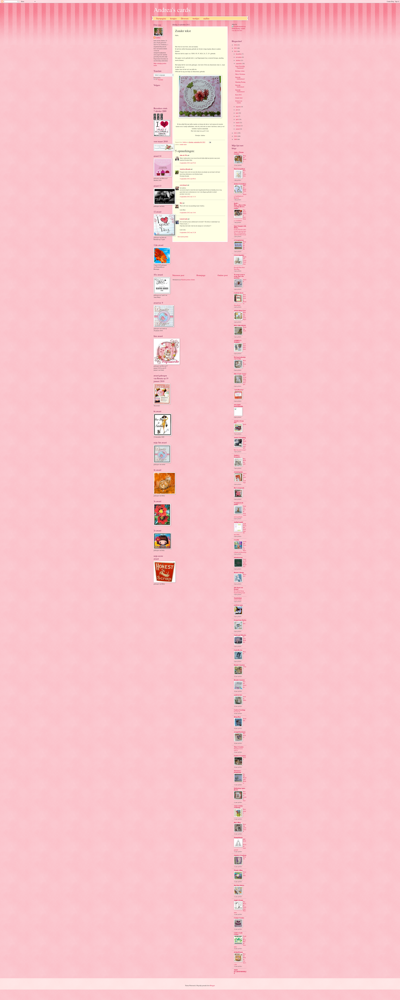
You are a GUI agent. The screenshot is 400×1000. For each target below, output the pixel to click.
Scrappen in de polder (238, 503)
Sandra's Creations (240, 756)
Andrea (158, 38)
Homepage (200, 275)
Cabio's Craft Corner (238, 934)
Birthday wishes (240, 71)
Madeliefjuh (238, 598)
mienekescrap (238, 558)
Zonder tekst (238, 98)
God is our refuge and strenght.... (244, 380)
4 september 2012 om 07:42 (188, 163)
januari (238, 129)
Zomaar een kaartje (238, 102)
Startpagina (161, 18)
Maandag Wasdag (240, 82)
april (237, 119)
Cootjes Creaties (239, 918)
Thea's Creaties (238, 747)
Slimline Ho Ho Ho (244, 245)
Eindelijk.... (244, 719)
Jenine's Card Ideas (240, 184)
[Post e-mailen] (209, 142)
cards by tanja (238, 605)
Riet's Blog (237, 822)
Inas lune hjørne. (239, 885)
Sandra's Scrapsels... (237, 456)
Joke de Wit (183, 155)
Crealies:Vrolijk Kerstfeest (244, 562)
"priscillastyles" (239, 390)
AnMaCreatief (238, 522)
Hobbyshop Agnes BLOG (239, 789)
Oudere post (223, 275)
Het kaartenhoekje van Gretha (240, 358)
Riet (181, 203)
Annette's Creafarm (240, 855)
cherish (244, 280)
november (239, 57)
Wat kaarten (244, 735)
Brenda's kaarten (239, 680)
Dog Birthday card (244, 461)
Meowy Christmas (244, 173)
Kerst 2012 (238, 95)
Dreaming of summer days (244, 796)
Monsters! (244, 575)
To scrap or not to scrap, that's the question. (239, 276)
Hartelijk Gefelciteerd (239, 86)
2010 (235, 136)
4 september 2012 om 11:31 (188, 197)
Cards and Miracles (240, 635)
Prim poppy (244, 811)
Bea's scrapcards (239, 488)
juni (237, 113)
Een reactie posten (183, 237)
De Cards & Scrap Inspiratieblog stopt (239, 592)
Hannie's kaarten (239, 665)
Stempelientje (238, 837)
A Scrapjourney (239, 240)
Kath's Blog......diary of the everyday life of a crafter (240, 205)
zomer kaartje (238, 600)
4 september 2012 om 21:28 (188, 232)
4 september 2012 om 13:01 (188, 213)
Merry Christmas (240, 74)
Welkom (244, 858)
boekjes (196, 18)
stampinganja (238, 472)
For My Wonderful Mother (244, 778)
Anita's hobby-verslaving (238, 807)
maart (237, 123)
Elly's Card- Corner (240, 374)
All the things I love (240, 311)
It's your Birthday (244, 639)
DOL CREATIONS (240, 325)
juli (237, 110)
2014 (235, 45)
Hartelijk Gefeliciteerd (239, 78)
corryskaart (183, 185)
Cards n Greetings (239, 710)
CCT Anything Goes (244, 346)
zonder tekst (183, 144)
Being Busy (237, 717)
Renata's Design (239, 573)
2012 (235, 51)
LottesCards (183, 219)
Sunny (244, 758)
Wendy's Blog (238, 870)
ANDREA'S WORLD (237, 341)
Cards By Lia (238, 650)
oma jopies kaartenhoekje (238, 405)
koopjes (173, 18)
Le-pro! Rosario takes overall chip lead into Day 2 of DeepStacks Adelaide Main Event (240, 232)
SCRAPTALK (238, 952)
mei (237, 116)
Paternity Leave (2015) (238, 749)
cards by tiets (238, 695)
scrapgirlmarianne (240, 732)
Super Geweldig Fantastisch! (240, 67)
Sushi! (244, 425)
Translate (160, 80)
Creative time (244, 873)
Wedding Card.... (244, 329)
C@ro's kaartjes (239, 255)
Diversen (184, 18)
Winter (244, 652)
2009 (235, 139)
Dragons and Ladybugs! (244, 315)
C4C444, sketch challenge (244, 478)
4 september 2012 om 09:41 (188, 179)
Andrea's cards (172, 9)
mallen (206, 18)
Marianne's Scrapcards (237, 771)
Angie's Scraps (238, 900)
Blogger (212, 985)
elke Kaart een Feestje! (238, 588)
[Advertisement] (200, 258)
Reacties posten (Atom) (188, 280)
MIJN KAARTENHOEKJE (240, 971)
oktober (238, 60)
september (239, 63)
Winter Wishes (244, 363)
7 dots (244, 622)
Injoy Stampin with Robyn (240, 227)
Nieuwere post (178, 275)
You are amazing (244, 684)
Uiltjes (244, 667)
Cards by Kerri (238, 293)
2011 (235, 133)
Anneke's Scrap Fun (239, 422)
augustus (238, 107)
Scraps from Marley (240, 620)
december (239, 54)
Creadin (236, 540)
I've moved (237, 712)
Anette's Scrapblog (240, 438)
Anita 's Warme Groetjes (239, 153)
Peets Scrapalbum (239, 169)
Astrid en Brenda (185, 169)
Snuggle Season (244, 158)
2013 (235, 48)
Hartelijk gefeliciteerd (244, 827)
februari (238, 126)
